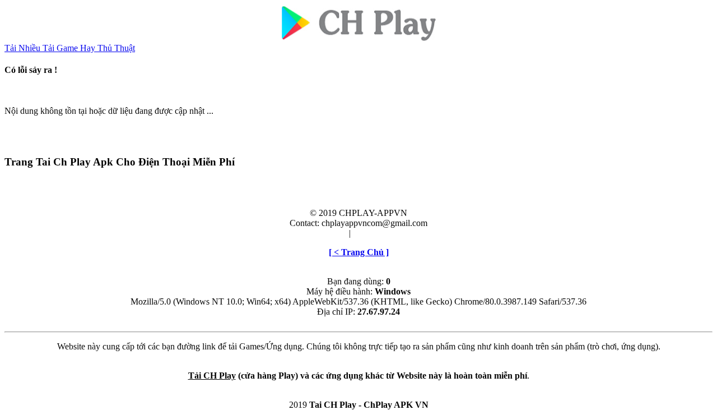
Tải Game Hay (70, 48)
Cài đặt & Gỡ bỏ (382, 233)
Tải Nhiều (23, 48)
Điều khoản (326, 233)
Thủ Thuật (116, 48)
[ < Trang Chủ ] (359, 252)
